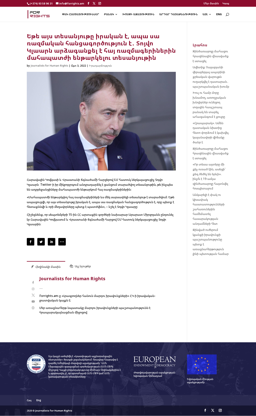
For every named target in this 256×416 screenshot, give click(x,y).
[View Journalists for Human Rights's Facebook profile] (33, 282)
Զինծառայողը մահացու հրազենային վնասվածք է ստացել (211, 56)
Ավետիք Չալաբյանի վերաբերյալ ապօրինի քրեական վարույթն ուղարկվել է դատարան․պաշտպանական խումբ (211, 76)
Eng (219, 14)
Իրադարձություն (100, 65)
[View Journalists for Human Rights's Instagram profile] (33, 288)
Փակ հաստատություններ (80, 14)
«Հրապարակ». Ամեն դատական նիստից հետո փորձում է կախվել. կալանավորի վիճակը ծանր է (211, 132)
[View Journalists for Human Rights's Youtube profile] (33, 301)
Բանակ (109, 14)
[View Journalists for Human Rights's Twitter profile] (33, 295)
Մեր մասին (211, 3)
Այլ (205, 14)
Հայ (29, 400)
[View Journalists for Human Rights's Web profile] (33, 307)
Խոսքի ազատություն (138, 14)
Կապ (225, 3)
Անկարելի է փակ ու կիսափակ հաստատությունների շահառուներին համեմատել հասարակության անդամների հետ (209, 209)
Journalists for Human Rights (49, 65)
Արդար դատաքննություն (178, 14)
